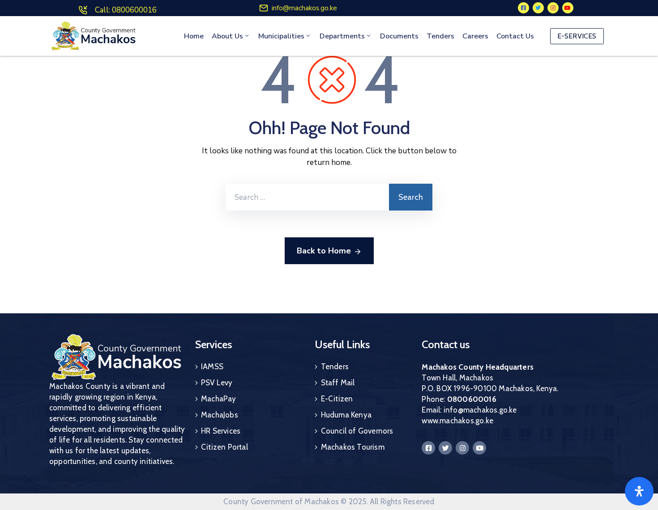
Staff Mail (338, 382)
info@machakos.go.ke (304, 8)
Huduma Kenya (346, 414)
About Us (227, 36)
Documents (399, 36)
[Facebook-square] (523, 7)
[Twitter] (538, 7)
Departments (342, 36)
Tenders (440, 36)
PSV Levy (217, 382)
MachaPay (218, 398)
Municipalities (281, 36)
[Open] (639, 491)
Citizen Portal (224, 447)
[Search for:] (307, 197)
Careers (475, 36)
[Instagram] (553, 7)
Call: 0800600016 (126, 10)
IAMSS (212, 366)
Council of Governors (357, 430)
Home (194, 36)
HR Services (220, 430)
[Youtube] (567, 7)
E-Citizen (337, 398)
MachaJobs (219, 414)
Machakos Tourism (353, 447)
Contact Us (515, 36)
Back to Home (324, 250)
